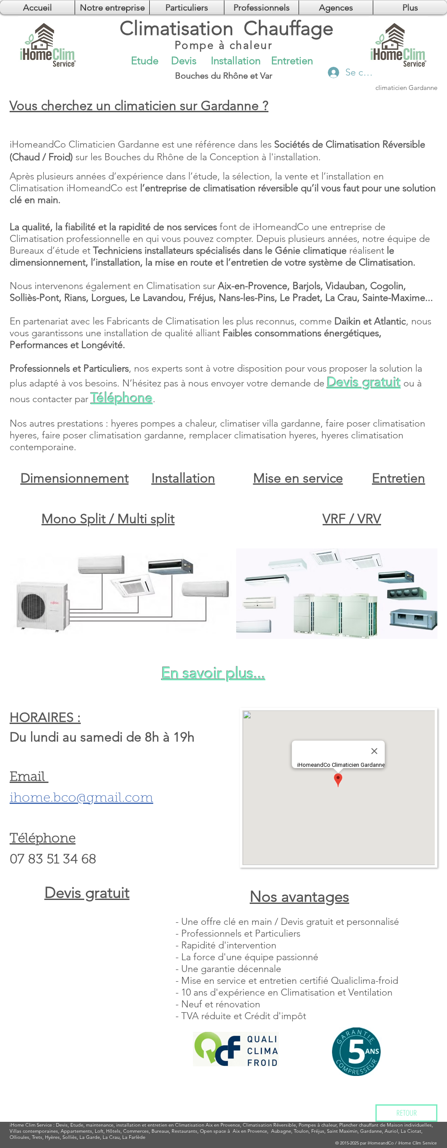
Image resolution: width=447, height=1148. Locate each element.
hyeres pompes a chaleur (163, 423)
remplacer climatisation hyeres (252, 435)
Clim (30, 1125)
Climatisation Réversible (269, 1125)
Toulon (301, 1131)
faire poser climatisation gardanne (113, 435)
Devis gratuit (364, 382)
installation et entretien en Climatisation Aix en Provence (178, 1125)
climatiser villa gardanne (270, 423)
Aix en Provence (250, 1131)
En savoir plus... (213, 672)
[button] (336, 7)
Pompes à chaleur (318, 1125)
